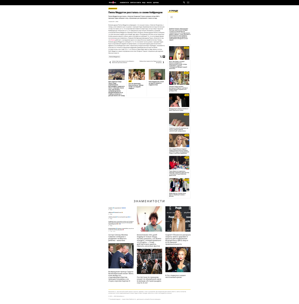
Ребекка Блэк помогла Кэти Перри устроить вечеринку (151, 62)
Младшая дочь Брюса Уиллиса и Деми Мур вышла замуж (178, 109)
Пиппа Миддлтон (114, 57)
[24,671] (179, 191)
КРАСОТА (149, 2)
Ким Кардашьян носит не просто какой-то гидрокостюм (156, 83)
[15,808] (179, 126)
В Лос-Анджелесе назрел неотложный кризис (175, 276)
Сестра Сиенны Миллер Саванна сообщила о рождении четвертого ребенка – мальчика (118, 237)
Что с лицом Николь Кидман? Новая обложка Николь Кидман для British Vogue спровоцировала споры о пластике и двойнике (179, 151)
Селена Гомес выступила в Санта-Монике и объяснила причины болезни (121, 62)
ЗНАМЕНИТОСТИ (124, 2)
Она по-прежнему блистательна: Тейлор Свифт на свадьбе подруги (136, 86)
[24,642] (179, 84)
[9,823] (179, 106)
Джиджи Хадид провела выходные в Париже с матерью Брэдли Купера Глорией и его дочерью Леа (178, 88)
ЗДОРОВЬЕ (156, 2)
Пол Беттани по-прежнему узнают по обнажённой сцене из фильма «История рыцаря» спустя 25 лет (149, 280)
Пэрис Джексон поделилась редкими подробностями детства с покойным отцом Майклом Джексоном (179, 173)
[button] (185, 2)
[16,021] (179, 59)
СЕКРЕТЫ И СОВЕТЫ (135, 2)
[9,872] (179, 169)
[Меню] (188, 2)
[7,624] (179, 147)
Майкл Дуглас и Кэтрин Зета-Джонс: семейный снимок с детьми (177, 194)
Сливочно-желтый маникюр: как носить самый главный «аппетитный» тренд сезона (178, 129)
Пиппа (113, 40)
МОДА (144, 2)
